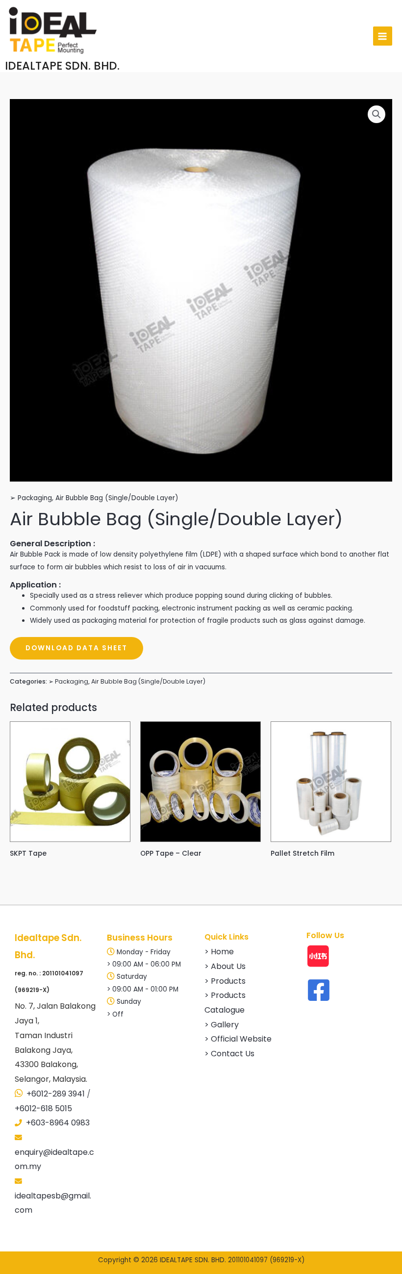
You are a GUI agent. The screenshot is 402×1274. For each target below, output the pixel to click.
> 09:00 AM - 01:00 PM (142, 989)
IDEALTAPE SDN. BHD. (62, 66)
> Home (219, 951)
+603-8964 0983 (58, 1122)
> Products (225, 981)
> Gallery (221, 1024)
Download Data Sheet (76, 648)
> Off (115, 1014)
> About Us (225, 966)
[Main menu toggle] (382, 36)
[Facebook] (318, 990)
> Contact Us (229, 1053)
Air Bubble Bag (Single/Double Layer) (116, 498)
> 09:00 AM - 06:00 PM (144, 964)
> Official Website (238, 1039)
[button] (376, 114)
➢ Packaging (31, 498)
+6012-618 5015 (43, 1108)
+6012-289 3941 (55, 1093)
